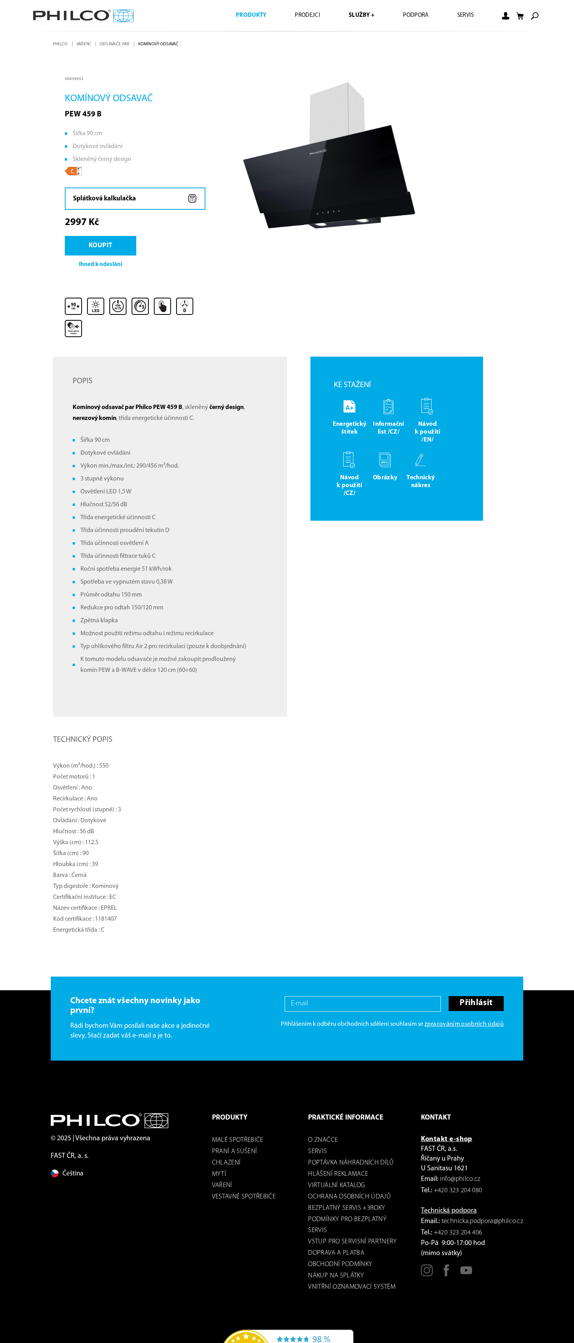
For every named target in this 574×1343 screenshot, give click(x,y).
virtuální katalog (336, 1187)
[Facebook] (446, 1275)
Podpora (412, 16)
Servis (464, 16)
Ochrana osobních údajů (349, 1198)
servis (317, 1153)
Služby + (355, 16)
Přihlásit (475, 1005)
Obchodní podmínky (340, 1266)
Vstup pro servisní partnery (352, 1243)
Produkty (239, 16)
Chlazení (226, 1164)
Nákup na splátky (336, 1277)
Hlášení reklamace (338, 1176)
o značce (323, 1142)
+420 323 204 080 (458, 1192)
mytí (219, 1176)
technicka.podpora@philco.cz (482, 1223)
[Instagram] (427, 1275)
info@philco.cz (460, 1181)
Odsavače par (116, 44)
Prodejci (298, 16)
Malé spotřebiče (238, 1142)
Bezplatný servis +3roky (346, 1210)
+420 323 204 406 (458, 1234)
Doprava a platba (336, 1255)
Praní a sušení (234, 1153)
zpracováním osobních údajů (464, 1026)
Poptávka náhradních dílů (351, 1164)
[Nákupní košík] (520, 16)
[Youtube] (466, 1275)
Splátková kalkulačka (104, 199)
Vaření (84, 44)
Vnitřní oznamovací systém (352, 1289)
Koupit (102, 247)
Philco (61, 44)
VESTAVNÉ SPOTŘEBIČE (244, 1198)
